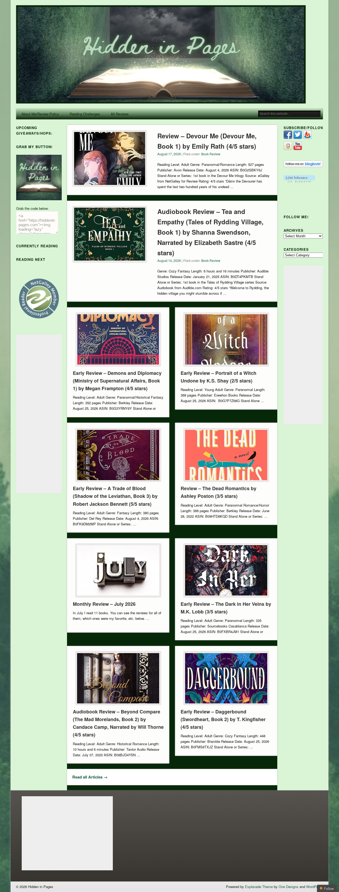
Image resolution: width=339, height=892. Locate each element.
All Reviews (120, 113)
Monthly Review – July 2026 (104, 603)
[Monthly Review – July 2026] (118, 570)
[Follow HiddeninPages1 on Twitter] (297, 137)
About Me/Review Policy (40, 113)
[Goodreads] (288, 148)
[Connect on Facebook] (288, 137)
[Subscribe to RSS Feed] (307, 137)
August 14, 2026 (169, 260)
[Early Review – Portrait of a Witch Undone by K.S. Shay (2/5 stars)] (226, 339)
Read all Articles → (90, 777)
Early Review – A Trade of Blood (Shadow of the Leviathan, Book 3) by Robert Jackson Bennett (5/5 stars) (115, 496)
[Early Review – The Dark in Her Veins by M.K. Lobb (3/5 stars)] (226, 570)
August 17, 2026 (169, 154)
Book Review (210, 154)
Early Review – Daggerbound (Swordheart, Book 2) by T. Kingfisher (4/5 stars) (223, 719)
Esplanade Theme (259, 886)
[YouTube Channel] (297, 148)
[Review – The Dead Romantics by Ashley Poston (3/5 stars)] (226, 455)
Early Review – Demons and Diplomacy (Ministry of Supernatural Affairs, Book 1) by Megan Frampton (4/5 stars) (117, 381)
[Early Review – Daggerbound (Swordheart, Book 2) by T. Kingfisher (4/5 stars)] (226, 678)
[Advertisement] (39, 413)
